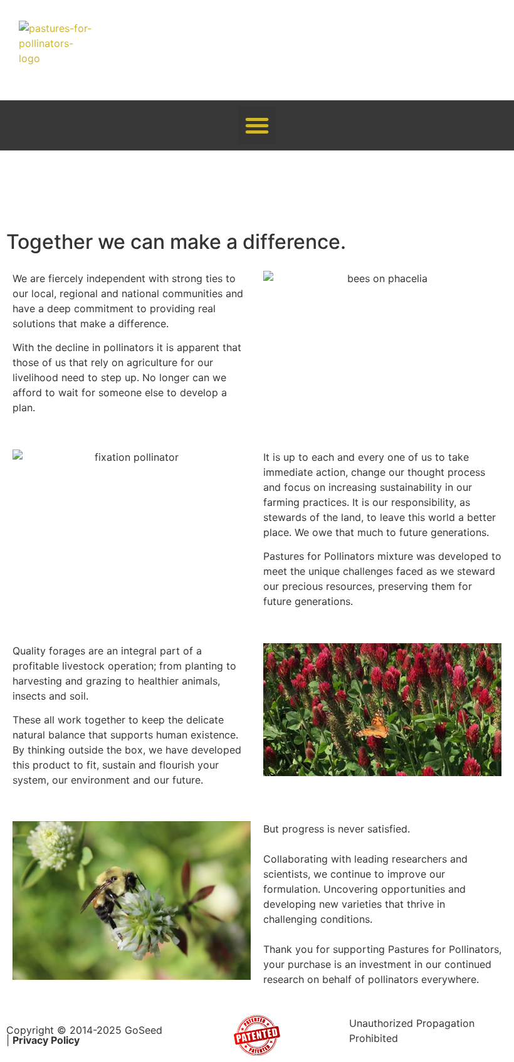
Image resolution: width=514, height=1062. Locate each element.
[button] (257, 125)
